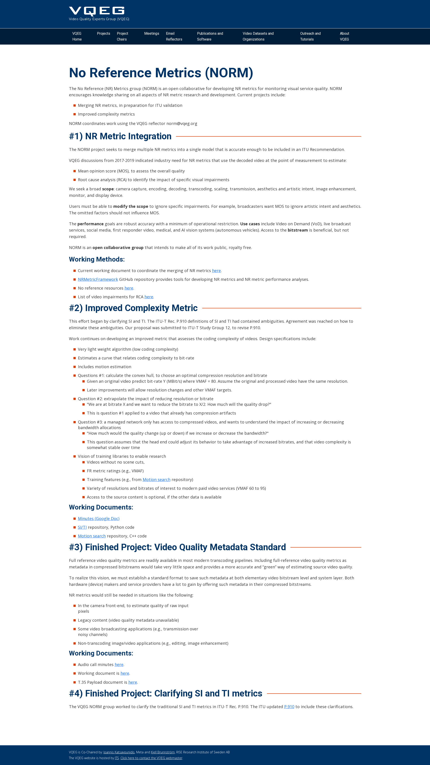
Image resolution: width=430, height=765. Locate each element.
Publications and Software (210, 36)
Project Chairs (122, 36)
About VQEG (344, 36)
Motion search (156, 479)
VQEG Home (77, 36)
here (216, 270)
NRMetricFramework (98, 279)
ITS (117, 758)
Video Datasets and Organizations (258, 36)
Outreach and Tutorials (310, 36)
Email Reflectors (174, 36)
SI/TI (82, 527)
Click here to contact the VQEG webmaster (151, 758)
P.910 (289, 706)
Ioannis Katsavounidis (119, 752)
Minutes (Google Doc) (98, 518)
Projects (103, 33)
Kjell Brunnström (163, 752)
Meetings (151, 33)
